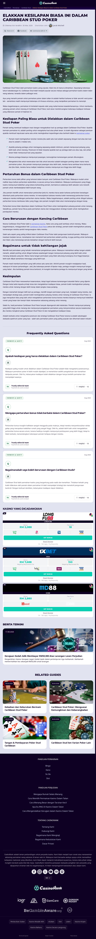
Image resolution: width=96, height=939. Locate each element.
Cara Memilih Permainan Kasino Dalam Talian (48, 798)
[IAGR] (21, 900)
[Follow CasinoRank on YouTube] (50, 871)
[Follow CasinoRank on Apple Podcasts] (62, 871)
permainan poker (83, 133)
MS (47, 878)
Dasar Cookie (49, 936)
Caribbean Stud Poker (38, 227)
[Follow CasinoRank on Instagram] (39, 871)
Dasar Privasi (48, 843)
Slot (48, 778)
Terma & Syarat (23, 936)
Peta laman (73, 936)
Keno (48, 770)
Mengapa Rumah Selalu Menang (48, 794)
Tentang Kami (48, 827)
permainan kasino (38, 224)
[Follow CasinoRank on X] (45, 871)
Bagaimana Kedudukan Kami (48, 839)
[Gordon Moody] (70, 900)
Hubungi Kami (48, 831)
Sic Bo (48, 774)
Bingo (48, 765)
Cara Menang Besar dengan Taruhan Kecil (48, 802)
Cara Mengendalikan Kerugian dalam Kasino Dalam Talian (48, 811)
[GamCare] (50, 900)
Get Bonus (48, 538)
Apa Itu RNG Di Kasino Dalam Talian (48, 807)
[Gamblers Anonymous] (34, 900)
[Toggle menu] (4, 3)
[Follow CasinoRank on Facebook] (34, 871)
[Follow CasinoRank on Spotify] (56, 871)
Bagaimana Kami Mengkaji (48, 835)
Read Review (48, 541)
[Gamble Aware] (43, 910)
